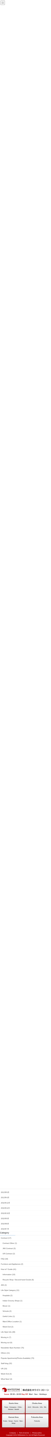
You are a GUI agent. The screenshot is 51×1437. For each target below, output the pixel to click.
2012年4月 (5, 1197)
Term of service (24, 1433)
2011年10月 (5, 1213)
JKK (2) (4, 1285)
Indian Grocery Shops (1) (12, 1301)
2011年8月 (5, 1224)
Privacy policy (37, 1433)
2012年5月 (5, 1192)
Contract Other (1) (10, 1243)
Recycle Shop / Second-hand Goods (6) (18, 1280)
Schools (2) (7, 1311)
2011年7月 (5, 1229)
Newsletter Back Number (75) (12, 1348)
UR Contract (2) (9, 1254)
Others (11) (5, 1353)
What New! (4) (6, 1379)
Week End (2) (8, 1327)
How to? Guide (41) (8, 1269)
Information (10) (9, 1274)
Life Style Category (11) (10, 1290)
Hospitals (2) (8, 1295)
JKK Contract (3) (9, 1248)
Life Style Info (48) (8, 1332)
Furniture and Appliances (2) (12, 1264)
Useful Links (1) (9, 1316)
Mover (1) (6, 1306)
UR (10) (4, 1369)
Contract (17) (6, 1238)
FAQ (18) (4, 1259)
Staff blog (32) (6, 1363)
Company (12, 1433)
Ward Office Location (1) (12, 1322)
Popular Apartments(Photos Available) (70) (17, 1358)
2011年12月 (5, 1203)
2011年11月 (5, 1208)
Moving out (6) (6, 1343)
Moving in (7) (6, 1337)
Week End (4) (6, 1374)
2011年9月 (5, 1218)
